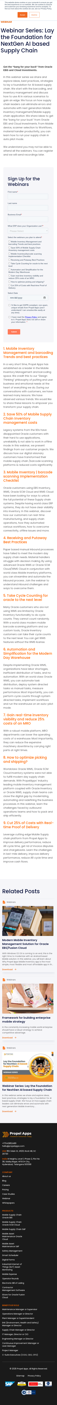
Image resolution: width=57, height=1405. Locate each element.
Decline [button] (34, 15)
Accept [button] (22, 15)
